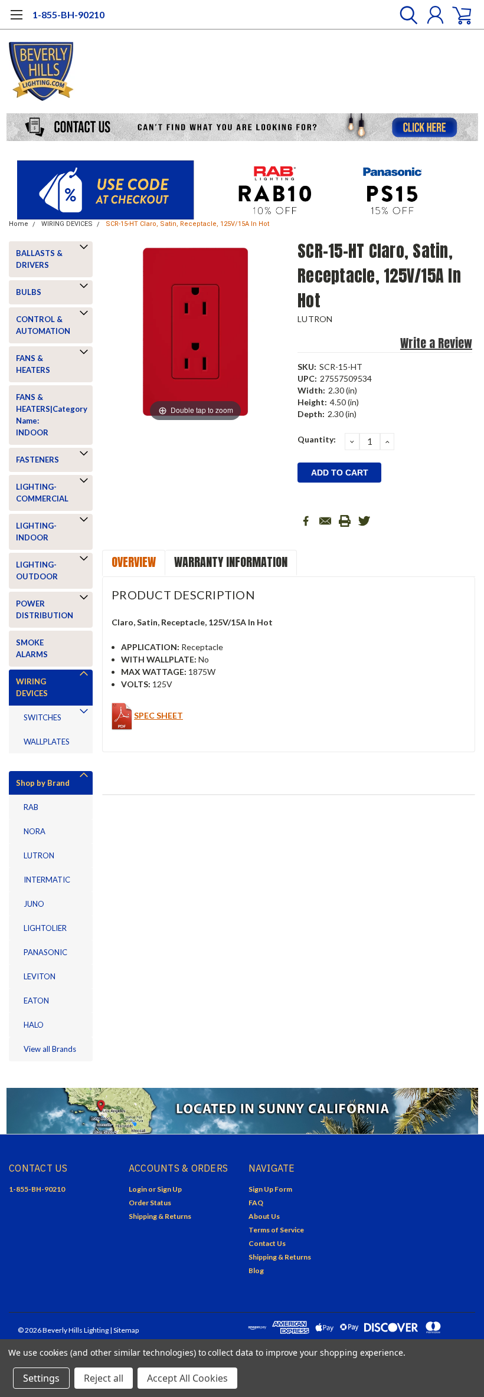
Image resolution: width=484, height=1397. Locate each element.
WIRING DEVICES (67, 224)
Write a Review (436, 343)
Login (138, 1189)
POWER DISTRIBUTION (44, 609)
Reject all (103, 1378)
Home (18, 224)
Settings (41, 1378)
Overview (134, 562)
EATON (36, 1000)
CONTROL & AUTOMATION (43, 325)
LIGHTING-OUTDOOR (37, 570)
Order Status (150, 1202)
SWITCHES (42, 717)
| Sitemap (124, 1330)
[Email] (325, 521)
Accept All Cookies (187, 1378)
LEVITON (39, 976)
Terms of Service (276, 1229)
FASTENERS (37, 459)
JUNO (34, 904)
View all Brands (50, 1049)
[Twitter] (364, 521)
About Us (264, 1216)
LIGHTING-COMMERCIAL (42, 492)
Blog (256, 1270)
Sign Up (169, 1189)
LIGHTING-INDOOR (36, 531)
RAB (31, 807)
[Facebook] (306, 521)
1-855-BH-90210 (68, 14)
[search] (406, 14)
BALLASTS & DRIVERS (39, 259)
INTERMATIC (47, 879)
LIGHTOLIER (45, 928)
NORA (34, 831)
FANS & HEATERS (33, 364)
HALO (34, 1024)
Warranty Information (230, 562)
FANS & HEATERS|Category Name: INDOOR (48, 414)
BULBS (28, 292)
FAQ (255, 1202)
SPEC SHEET (158, 715)
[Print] (345, 521)
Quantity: (316, 439)
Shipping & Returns (160, 1216)
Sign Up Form (270, 1189)
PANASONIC (45, 952)
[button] (242, 127)
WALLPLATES (47, 741)
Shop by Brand (43, 783)
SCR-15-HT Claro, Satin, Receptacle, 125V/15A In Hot (187, 224)
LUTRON (39, 855)
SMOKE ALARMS (32, 648)
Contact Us (267, 1243)
